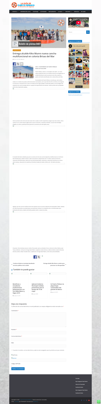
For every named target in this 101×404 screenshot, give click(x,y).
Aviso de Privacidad (80, 384)
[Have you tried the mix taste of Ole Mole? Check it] (86, 52)
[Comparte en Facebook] (14, 64)
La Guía (60, 11)
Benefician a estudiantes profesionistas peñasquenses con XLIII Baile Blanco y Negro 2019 (19, 288)
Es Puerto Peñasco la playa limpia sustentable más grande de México (57, 286)
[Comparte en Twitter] (18, 64)
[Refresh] (13, 358)
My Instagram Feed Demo (82, 381)
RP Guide (83, 11)
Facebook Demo (79, 387)
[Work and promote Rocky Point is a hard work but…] (72, 74)
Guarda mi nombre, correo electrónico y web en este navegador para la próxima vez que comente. (38, 350)
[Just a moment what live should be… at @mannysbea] (79, 74)
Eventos (14, 11)
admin (23, 59)
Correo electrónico (16, 336)
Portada (77, 378)
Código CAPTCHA (15, 363)
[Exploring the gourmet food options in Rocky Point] (79, 81)
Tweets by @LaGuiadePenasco (75, 95)
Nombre (14, 329)
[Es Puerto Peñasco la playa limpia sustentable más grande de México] (57, 274)
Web (12, 343)
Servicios (76, 11)
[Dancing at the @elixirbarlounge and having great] (86, 74)
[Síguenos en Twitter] (38, 257)
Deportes (67, 11)
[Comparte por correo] (21, 64)
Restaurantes (52, 11)
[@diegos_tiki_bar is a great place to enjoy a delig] (72, 60)
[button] (17, 12)
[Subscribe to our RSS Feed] (42, 257)
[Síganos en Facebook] (35, 257)
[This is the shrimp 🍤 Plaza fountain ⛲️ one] (79, 52)
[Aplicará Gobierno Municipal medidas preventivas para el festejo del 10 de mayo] (38, 274)
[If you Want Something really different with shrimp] (79, 60)
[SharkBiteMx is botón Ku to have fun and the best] (86, 81)
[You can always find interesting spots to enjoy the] (79, 67)
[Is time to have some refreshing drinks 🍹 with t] (72, 52)
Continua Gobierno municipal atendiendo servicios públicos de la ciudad (24, 264)
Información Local (25, 11)
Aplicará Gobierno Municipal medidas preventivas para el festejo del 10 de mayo (38, 287)
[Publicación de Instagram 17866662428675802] (72, 67)
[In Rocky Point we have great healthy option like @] (86, 67)
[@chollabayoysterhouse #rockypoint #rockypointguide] (86, 60)
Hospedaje (35, 11)
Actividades (43, 11)
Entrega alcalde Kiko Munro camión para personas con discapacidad (54, 264)
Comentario (14, 310)
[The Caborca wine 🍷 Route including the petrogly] (72, 81)
